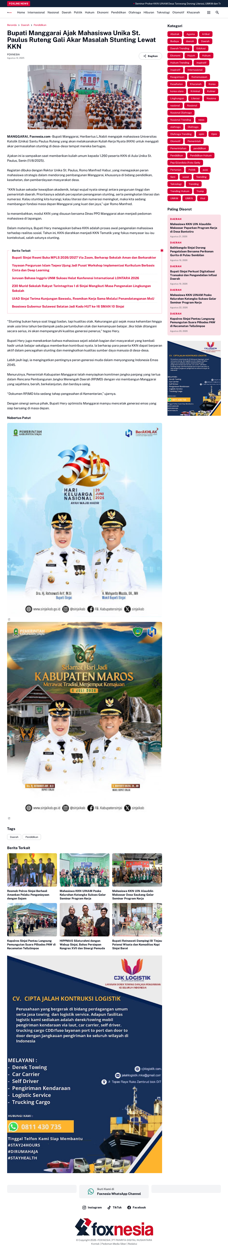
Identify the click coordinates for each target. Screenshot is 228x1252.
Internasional (36, 12)
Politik (78, 12)
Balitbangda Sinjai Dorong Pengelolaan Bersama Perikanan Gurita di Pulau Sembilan (191, 251)
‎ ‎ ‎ (41, 1188)
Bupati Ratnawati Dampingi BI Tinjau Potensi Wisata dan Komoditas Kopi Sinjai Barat (137, 944)
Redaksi (132, 1243)
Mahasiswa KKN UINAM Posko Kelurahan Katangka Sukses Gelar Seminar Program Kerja (83, 894)
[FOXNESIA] (9, 12)
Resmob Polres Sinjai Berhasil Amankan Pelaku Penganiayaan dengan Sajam (28, 894)
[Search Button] (217, 12)
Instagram (95, 1207)
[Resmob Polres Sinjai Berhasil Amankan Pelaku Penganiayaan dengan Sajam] (32, 870)
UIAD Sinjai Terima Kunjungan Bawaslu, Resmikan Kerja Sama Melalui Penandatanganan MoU (83, 298)
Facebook (139, 1207)
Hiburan (149, 12)
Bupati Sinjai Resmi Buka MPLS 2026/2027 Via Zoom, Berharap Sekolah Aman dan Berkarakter (84, 257)
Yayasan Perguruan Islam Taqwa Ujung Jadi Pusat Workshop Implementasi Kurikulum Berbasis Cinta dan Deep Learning (83, 267)
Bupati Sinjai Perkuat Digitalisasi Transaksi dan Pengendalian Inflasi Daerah (193, 275)
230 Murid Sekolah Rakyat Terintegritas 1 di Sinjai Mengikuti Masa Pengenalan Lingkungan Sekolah (81, 288)
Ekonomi (102, 12)
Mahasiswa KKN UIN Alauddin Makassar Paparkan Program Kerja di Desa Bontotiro (193, 227)
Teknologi (163, 12)
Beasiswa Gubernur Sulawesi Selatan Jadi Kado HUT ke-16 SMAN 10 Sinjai (68, 306)
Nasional (53, 12)
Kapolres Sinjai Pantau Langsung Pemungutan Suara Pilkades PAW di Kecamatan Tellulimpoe (31, 944)
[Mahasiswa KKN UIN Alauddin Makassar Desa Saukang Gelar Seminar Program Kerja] (137, 870)
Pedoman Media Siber (113, 1243)
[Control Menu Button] (208, 12)
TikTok (117, 1207)
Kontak (95, 1243)
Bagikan (153, 56)
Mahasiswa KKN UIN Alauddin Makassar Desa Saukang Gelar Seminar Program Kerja (133, 894)
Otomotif (178, 12)
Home (21, 12)
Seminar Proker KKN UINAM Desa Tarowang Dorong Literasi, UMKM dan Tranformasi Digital (146, 3)
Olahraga (135, 12)
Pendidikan (118, 12)
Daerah (66, 12)
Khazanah (193, 12)
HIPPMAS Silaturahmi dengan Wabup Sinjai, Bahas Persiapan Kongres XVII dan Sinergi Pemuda (82, 944)
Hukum (89, 12)
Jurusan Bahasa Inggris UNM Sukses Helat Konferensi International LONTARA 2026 (75, 278)
